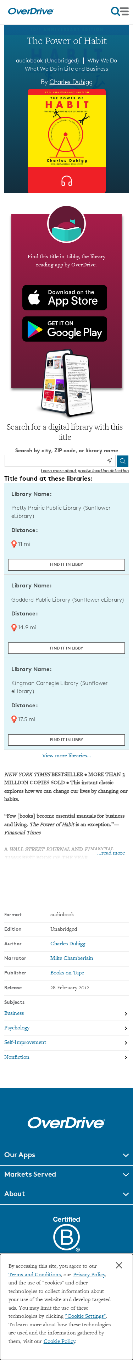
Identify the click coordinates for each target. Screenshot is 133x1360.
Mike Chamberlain (71, 958)
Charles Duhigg (71, 81)
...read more (111, 853)
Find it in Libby (66, 564)
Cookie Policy (59, 1341)
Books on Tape (67, 973)
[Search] (122, 461)
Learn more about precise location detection (85, 470)
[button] (66, 1155)
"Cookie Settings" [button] (85, 1316)
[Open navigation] (120, 11)
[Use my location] (109, 460)
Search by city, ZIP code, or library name (66, 450)
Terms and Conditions (35, 1275)
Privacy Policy (89, 1275)
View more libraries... (66, 756)
